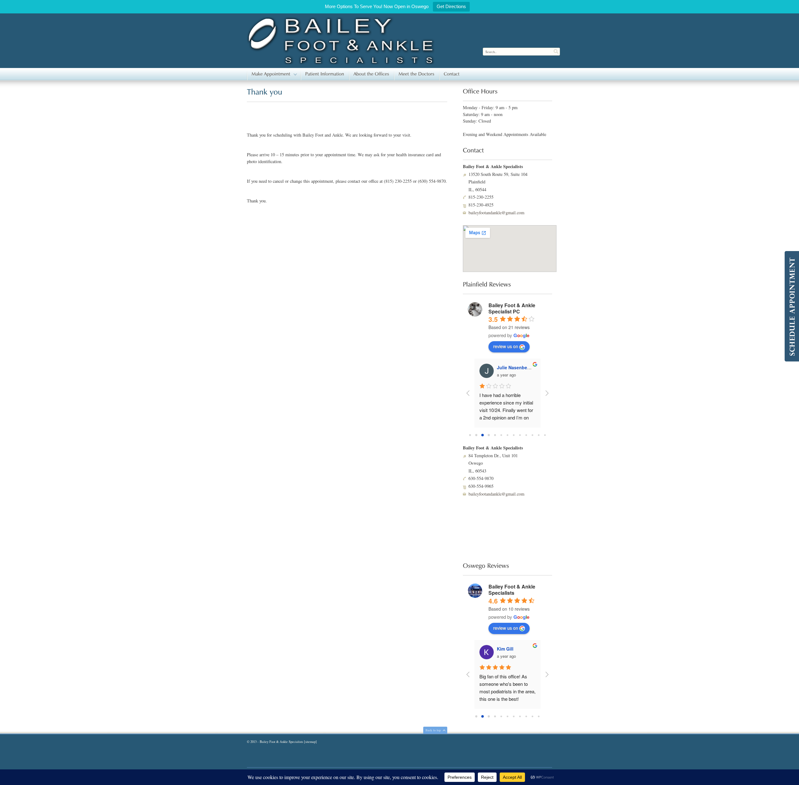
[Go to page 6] (507, 435)
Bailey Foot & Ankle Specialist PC (511, 308)
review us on (505, 346)
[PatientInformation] (325, 74)
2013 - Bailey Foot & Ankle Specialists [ (277, 741)
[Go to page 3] (489, 435)
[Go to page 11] (538, 435)
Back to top (433, 730)
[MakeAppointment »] (274, 74)
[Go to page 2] (483, 435)
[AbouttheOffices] (371, 74)
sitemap (310, 741)
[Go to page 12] (545, 435)
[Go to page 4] (495, 435)
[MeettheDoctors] (416, 74)
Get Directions (451, 6)
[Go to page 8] (520, 435)
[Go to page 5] (501, 435)
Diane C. (506, 367)
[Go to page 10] (532, 435)
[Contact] (451, 74)
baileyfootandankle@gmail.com (496, 213)
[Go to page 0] (470, 435)
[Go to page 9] (526, 435)
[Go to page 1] (476, 435)
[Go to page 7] (513, 435)
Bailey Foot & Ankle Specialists (511, 589)
